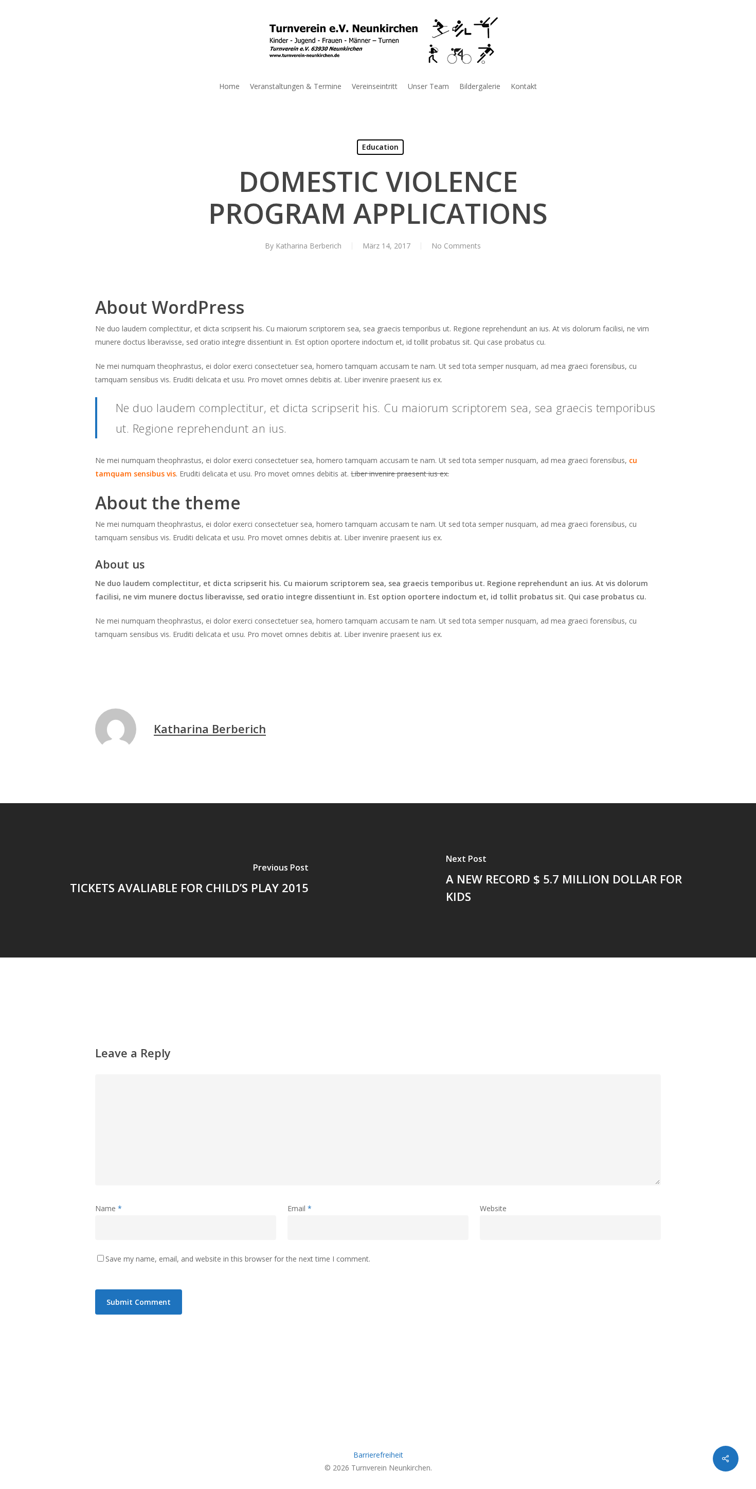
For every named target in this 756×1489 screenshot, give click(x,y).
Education (380, 147)
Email (299, 1208)
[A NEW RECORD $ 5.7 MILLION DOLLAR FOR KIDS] (567, 880)
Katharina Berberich (308, 246)
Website (493, 1208)
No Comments (456, 246)
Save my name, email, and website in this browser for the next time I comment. (237, 1259)
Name (108, 1208)
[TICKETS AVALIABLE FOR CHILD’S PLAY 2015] (189, 880)
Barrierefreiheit (378, 1455)
